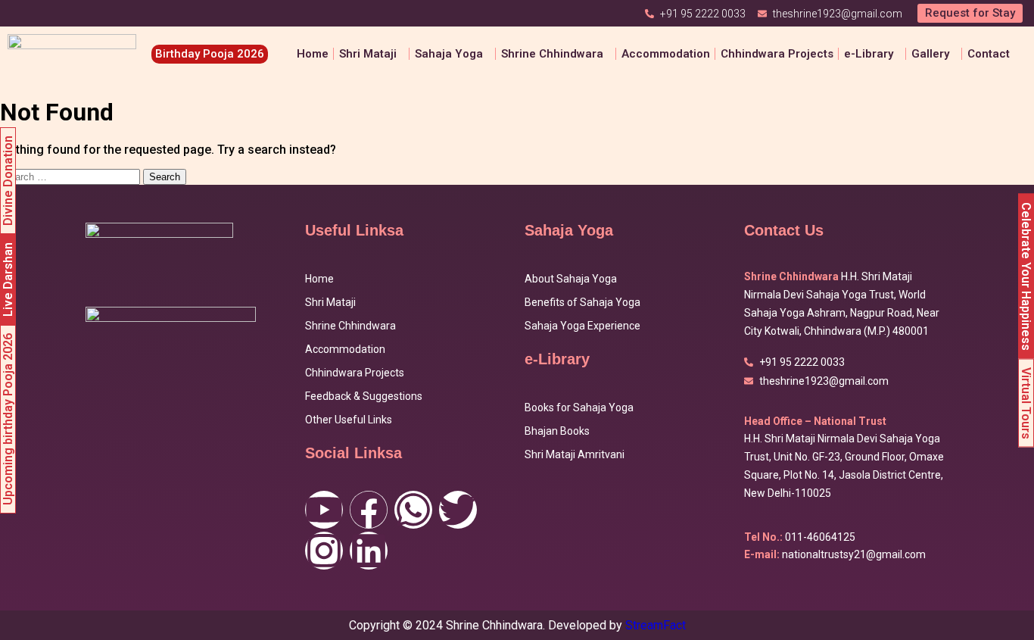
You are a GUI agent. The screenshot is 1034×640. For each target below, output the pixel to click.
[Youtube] (324, 510)
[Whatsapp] (413, 510)
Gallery (930, 54)
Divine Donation (8, 181)
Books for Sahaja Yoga (579, 407)
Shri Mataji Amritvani (574, 454)
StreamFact (655, 625)
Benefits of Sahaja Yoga (582, 302)
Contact (988, 54)
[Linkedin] (369, 551)
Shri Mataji (330, 302)
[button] (372, 54)
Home (313, 54)
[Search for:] (71, 176)
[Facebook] (369, 510)
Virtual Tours (1026, 403)
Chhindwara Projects (777, 54)
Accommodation (665, 54)
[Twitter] (458, 510)
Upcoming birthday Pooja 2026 (8, 419)
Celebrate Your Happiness (1026, 275)
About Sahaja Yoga (571, 279)
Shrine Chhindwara (552, 54)
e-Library (868, 54)
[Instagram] (324, 551)
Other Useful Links (348, 420)
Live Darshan (8, 279)
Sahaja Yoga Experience (582, 326)
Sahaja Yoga (449, 54)
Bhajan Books (557, 431)
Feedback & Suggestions (363, 396)
